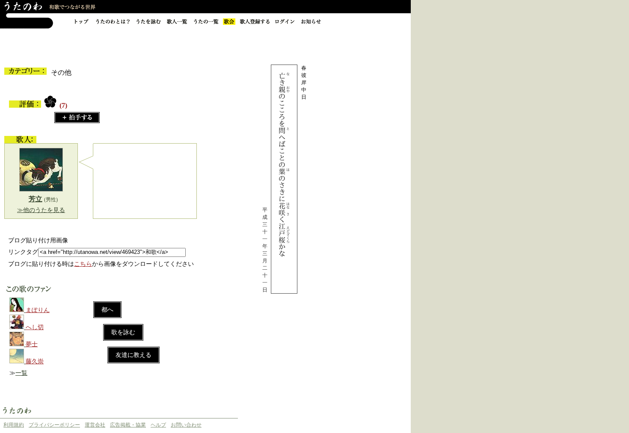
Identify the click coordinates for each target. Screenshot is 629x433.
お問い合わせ (186, 425)
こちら (83, 264)
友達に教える (133, 355)
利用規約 (13, 425)
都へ (107, 309)
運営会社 (95, 425)
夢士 (32, 344)
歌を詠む (123, 332)
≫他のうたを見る (41, 210)
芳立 (35, 199)
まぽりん (38, 310)
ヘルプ (158, 425)
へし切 (35, 327)
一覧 (21, 373)
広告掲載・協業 (128, 425)
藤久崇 (35, 361)
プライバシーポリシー (54, 425)
